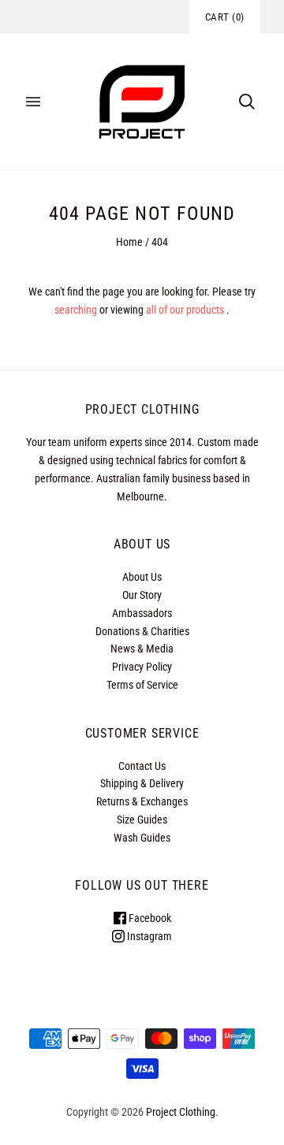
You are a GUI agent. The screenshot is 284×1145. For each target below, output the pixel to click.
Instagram (148, 936)
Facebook (148, 918)
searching (75, 309)
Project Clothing (180, 1112)
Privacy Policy (142, 666)
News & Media (142, 648)
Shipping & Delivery (142, 783)
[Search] (247, 101)
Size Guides (142, 819)
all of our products (185, 309)
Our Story (142, 595)
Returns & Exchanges (142, 801)
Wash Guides (142, 837)
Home (129, 242)
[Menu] (33, 102)
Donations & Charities (142, 631)
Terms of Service (142, 684)
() (225, 17)
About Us (142, 577)
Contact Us (142, 766)
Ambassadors (142, 613)
